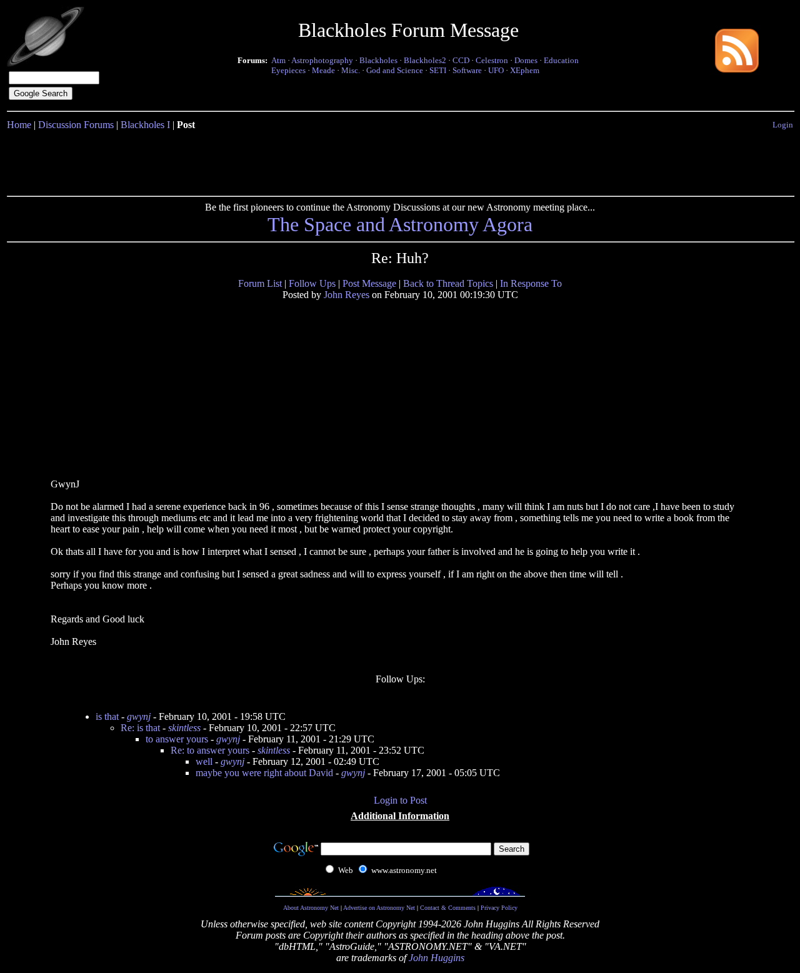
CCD (460, 60)
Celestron (492, 60)
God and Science (394, 70)
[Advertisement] (400, 160)
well (204, 761)
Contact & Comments (448, 907)
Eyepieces (288, 70)
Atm (278, 60)
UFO (496, 70)
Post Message (369, 283)
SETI (437, 70)
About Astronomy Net (311, 907)
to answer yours (177, 739)
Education (561, 60)
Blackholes (378, 60)
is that (107, 716)
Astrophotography (322, 60)
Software (467, 70)
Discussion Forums (76, 124)
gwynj (139, 716)
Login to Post (400, 800)
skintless (184, 727)
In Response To (531, 283)
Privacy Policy (499, 907)
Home (19, 124)
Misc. (350, 70)
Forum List (260, 283)
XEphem (524, 70)
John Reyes (346, 294)
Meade (323, 70)
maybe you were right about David (264, 772)
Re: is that (140, 727)
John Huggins (436, 957)
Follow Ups (312, 283)
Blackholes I (145, 124)
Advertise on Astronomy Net (379, 907)
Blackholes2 (425, 60)
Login (782, 124)
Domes (526, 60)
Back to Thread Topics (448, 283)
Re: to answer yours (210, 750)
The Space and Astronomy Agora (400, 224)
